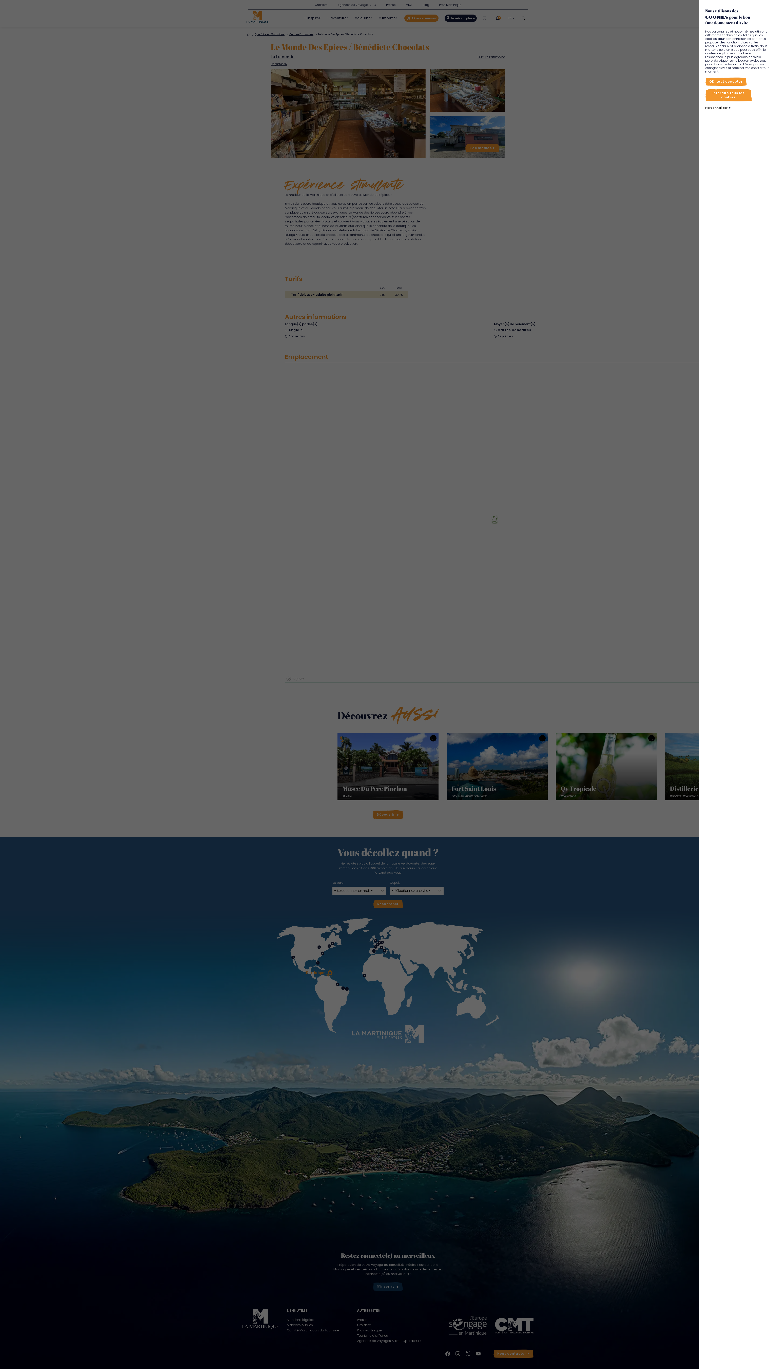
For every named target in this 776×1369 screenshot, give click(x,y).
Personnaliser (716, 107)
